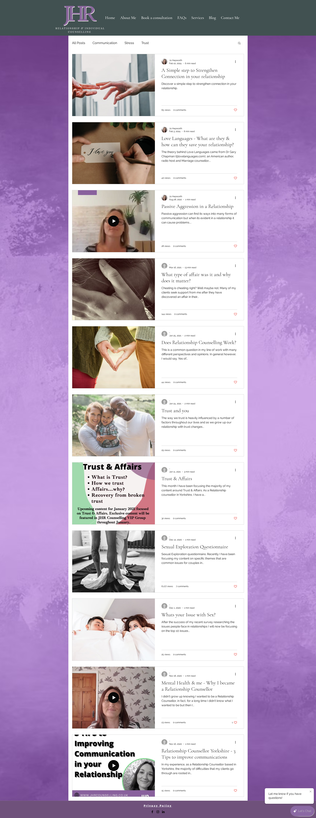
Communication (105, 43)
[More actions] (236, 61)
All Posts (78, 43)
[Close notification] (310, 791)
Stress (129, 43)
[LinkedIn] (163, 812)
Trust (145, 43)
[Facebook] (152, 812)
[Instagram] (158, 812)
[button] (239, 43)
